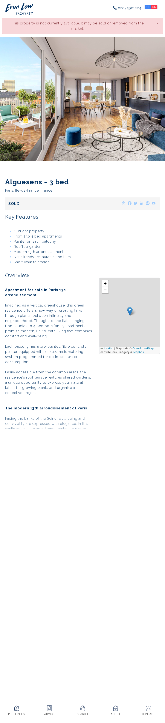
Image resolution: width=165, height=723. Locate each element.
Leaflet (108, 348)
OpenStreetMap (143, 348)
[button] (130, 311)
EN (154, 7)
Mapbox (138, 352)
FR (148, 7)
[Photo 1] (82, 99)
